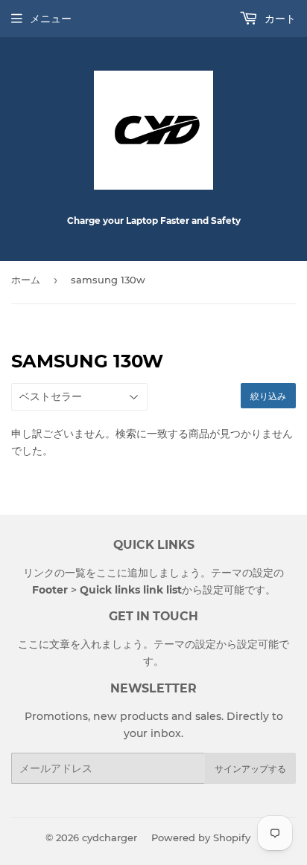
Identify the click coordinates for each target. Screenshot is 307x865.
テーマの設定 (242, 572)
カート (279, 18)
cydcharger (109, 837)
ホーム (25, 280)
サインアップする (250, 768)
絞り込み (268, 396)
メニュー (51, 18)
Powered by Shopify (200, 837)
